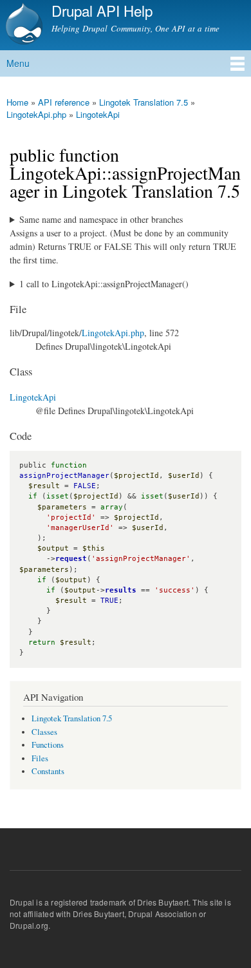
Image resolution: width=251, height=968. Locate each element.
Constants (48, 771)
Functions (48, 744)
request (71, 559)
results (120, 590)
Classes (44, 731)
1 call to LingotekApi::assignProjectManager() (104, 284)
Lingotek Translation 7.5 (143, 102)
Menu (18, 63)
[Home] (22, 25)
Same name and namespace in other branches (101, 219)
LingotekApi (98, 114)
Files (40, 758)
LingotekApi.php (36, 114)
